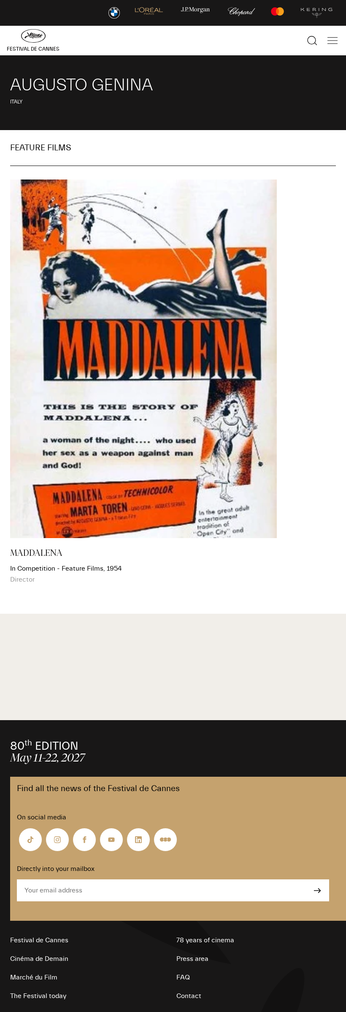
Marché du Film (33, 977)
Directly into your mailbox (56, 869)
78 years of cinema (205, 940)
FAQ (183, 977)
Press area (192, 959)
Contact (188, 996)
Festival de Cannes (39, 940)
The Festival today (38, 996)
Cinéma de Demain (39, 959)
